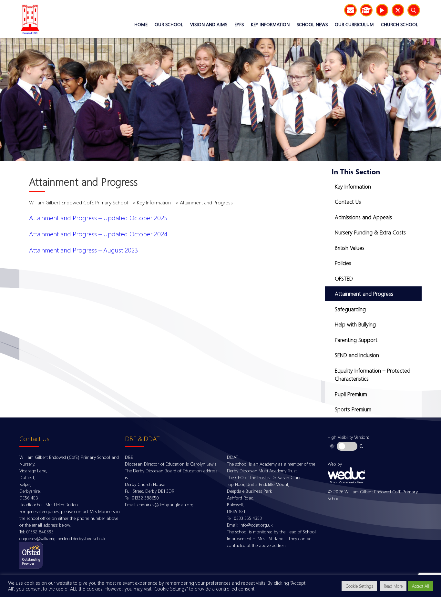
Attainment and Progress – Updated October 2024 (98, 234)
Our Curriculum (354, 24)
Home (141, 24)
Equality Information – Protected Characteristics (372, 375)
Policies (343, 263)
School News (312, 24)
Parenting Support (356, 340)
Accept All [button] (420, 586)
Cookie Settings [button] (359, 586)
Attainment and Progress (364, 293)
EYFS (239, 24)
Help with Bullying (355, 324)
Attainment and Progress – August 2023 (83, 250)
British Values (349, 248)
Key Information (270, 24)
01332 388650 (145, 498)
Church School (399, 24)
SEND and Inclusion (357, 355)
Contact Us (348, 201)
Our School (169, 24)
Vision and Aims (208, 24)
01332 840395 (40, 532)
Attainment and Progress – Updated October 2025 (98, 217)
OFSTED (344, 278)
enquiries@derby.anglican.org (165, 504)
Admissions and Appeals (363, 217)
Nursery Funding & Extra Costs (370, 232)
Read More (393, 586)
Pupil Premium (351, 394)
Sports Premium (353, 409)
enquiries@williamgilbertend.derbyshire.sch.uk (62, 538)
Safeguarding (350, 309)
